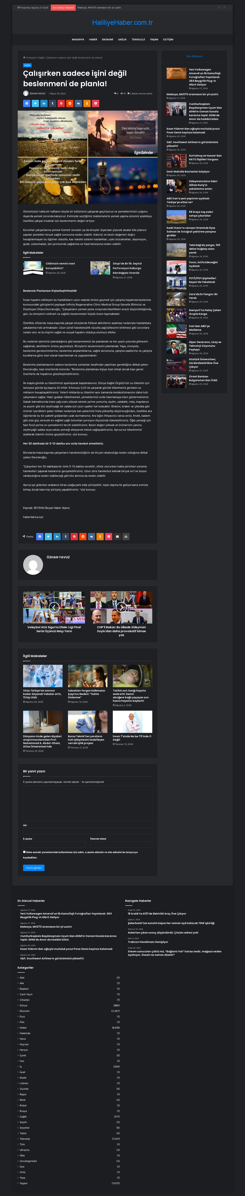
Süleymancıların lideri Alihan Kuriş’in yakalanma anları (203, 185)
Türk (22, 1144)
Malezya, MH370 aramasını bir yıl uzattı (192, 94)
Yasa (22, 1177)
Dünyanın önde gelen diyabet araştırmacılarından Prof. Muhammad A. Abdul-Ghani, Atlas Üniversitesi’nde (42, 741)
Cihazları (25, 999)
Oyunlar (24, 1088)
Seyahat (24, 1127)
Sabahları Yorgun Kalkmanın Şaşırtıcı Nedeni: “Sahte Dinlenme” (86, 694)
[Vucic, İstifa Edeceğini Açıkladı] (176, 267)
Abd (22, 977)
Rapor (23, 1094)
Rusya (23, 1111)
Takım (23, 1133)
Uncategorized (28, 1161)
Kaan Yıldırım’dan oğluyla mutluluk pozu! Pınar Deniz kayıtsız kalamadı (193, 130)
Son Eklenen (194, 56)
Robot (23, 1105)
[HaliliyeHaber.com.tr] (122, 22)
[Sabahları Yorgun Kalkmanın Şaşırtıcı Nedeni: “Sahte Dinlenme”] (87, 676)
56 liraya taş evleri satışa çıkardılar (201, 213)
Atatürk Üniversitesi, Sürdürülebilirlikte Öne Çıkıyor (203, 363)
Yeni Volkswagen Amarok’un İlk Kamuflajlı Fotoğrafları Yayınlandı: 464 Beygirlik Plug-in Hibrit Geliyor (205, 77)
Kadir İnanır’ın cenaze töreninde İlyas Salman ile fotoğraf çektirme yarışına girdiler (191, 231)
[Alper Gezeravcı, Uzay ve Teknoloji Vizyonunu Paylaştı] (176, 347)
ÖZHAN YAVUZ (37, 93)
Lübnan (24, 1083)
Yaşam (154, 39)
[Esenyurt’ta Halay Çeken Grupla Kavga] (176, 315)
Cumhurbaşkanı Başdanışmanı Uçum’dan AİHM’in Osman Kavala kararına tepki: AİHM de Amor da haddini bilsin (138, 7)
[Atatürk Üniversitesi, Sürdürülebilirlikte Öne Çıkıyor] (176, 364)
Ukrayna (24, 1149)
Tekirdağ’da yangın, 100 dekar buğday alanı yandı (204, 248)
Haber (93, 39)
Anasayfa (78, 39)
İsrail (22, 1072)
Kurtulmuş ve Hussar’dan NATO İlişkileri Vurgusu (205, 157)
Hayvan (24, 1044)
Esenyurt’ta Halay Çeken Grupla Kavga (205, 312)
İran (22, 1061)
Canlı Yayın (26, 994)
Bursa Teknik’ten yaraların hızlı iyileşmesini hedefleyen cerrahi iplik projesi (86, 740)
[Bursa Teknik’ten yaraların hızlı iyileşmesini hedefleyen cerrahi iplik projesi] (87, 722)
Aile (22, 983)
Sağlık (122, 39)
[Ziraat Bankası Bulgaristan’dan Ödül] (176, 381)
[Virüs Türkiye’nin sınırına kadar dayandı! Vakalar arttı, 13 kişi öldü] (43, 676)
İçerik (23, 1055)
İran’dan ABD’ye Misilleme (199, 328)
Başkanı (24, 988)
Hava (23, 1038)
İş (21, 1066)
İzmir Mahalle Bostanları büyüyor (188, 171)
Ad (25, 825)
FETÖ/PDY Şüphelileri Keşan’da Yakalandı (202, 280)
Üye (22, 1166)
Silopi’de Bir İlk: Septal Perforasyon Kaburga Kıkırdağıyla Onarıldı (127, 268)
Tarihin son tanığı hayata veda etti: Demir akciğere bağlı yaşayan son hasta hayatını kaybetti (131, 696)
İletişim (168, 39)
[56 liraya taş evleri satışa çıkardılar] (176, 217)
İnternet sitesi (98, 838)
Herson (24, 1049)
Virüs (22, 1172)
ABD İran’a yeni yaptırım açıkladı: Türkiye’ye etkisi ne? (188, 200)
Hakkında (25, 1033)
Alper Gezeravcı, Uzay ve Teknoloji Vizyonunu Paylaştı (205, 345)
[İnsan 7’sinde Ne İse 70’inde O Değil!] (132, 722)
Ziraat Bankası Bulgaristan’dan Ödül (203, 378)
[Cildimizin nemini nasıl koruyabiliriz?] (33, 268)
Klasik (23, 1077)
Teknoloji (138, 39)
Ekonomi (107, 39)
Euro (22, 1016)
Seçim (23, 1122)
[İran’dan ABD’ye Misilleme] (176, 331)
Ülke (22, 1155)
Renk (22, 1099)
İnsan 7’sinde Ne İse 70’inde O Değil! (132, 738)
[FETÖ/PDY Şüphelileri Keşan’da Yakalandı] (176, 283)
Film (22, 1022)
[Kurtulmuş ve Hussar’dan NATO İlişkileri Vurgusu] (176, 160)
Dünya (23, 1005)
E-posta (28, 838)
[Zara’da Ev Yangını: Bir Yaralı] (176, 299)
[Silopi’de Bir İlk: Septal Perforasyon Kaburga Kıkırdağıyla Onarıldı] (100, 268)
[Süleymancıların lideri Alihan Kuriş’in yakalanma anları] (176, 186)
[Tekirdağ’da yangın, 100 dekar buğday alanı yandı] (176, 250)
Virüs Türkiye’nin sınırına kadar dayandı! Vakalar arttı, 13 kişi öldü (42, 694)
